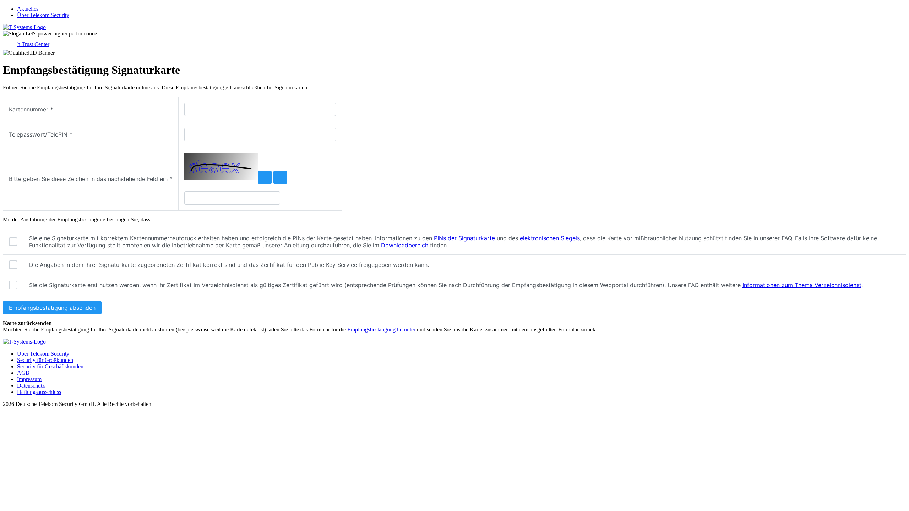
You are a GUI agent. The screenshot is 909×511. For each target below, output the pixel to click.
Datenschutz (31, 386)
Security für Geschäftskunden (50, 366)
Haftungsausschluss (39, 392)
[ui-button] (265, 177)
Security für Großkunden (45, 360)
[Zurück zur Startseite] (24, 27)
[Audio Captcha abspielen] (280, 177)
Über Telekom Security (43, 15)
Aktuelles (27, 9)
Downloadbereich (404, 245)
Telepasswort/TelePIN (40, 134)
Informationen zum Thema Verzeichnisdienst (801, 285)
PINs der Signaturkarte (464, 238)
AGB (23, 373)
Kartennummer (31, 109)
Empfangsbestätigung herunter (381, 329)
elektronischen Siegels (550, 238)
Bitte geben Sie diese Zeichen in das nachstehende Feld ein (91, 178)
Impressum (29, 379)
